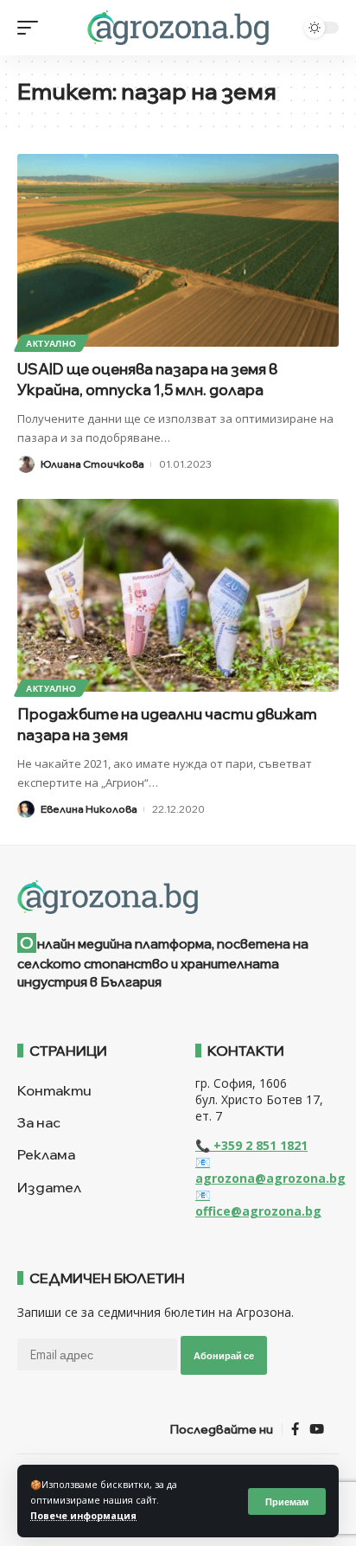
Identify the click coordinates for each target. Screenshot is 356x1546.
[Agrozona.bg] (177, 27)
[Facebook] (295, 1429)
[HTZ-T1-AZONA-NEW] (178, 897)
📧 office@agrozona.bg (258, 1202)
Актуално (51, 343)
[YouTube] (316, 1429)
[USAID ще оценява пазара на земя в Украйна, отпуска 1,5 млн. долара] (178, 250)
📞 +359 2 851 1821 (251, 1145)
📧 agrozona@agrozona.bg (270, 1169)
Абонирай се (224, 1355)
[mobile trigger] (32, 28)
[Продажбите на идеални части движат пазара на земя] (178, 595)
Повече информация (83, 1516)
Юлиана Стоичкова (92, 463)
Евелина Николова (89, 808)
